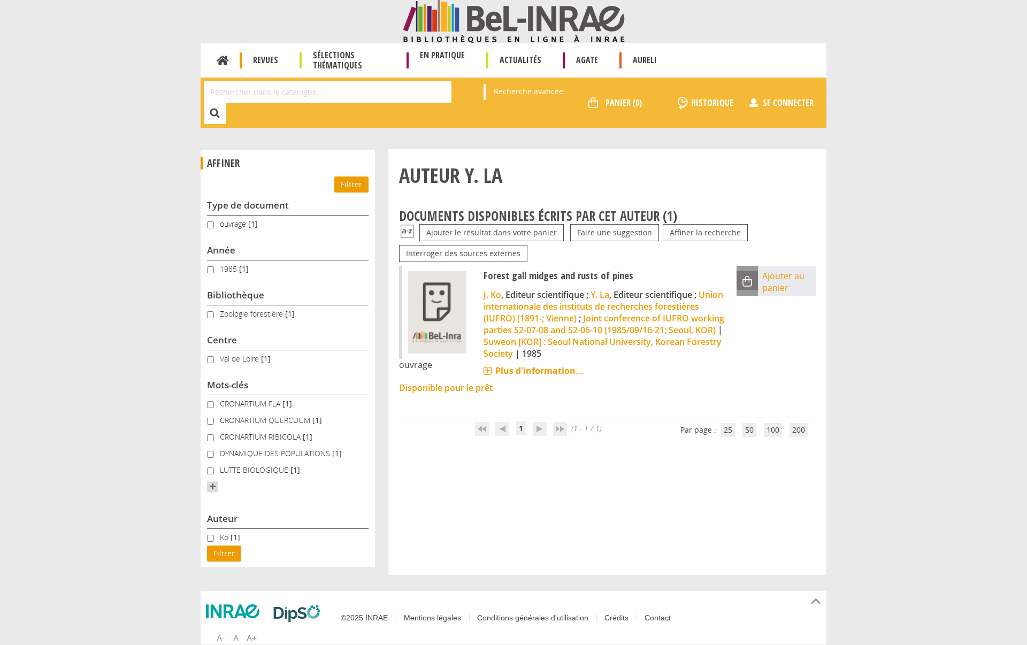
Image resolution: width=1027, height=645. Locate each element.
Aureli (645, 60)
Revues (265, 60)
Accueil (223, 60)
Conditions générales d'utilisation (532, 617)
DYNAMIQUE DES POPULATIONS (276, 453)
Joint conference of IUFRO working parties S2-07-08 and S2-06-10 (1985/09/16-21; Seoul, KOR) (604, 324)
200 (798, 430)
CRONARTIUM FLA (251, 403)
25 (728, 430)
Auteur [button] (222, 518)
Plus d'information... (539, 371)
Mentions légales (432, 617)
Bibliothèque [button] (235, 295)
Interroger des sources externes (463, 253)
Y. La (600, 295)
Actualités (520, 60)
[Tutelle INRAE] (235, 611)
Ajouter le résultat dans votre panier (491, 232)
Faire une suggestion (614, 232)
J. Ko (492, 295)
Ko (225, 537)
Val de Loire (240, 359)
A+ (252, 638)
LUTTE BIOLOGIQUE (255, 470)
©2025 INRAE (364, 617)
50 (749, 430)
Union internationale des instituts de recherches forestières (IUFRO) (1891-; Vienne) (603, 306)
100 (773, 430)
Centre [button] (222, 340)
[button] (212, 486)
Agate (587, 60)
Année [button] (221, 250)
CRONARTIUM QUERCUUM (266, 420)
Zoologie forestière (252, 314)
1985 (229, 269)
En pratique (442, 55)
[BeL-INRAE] (514, 21)
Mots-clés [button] (227, 385)
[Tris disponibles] (407, 232)
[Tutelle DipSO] (299, 613)
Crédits (616, 617)
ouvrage (234, 224)
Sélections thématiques (337, 60)
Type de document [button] (248, 205)
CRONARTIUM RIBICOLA (261, 437)
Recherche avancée (528, 91)
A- (221, 638)
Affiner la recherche (705, 232)
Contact (658, 617)
